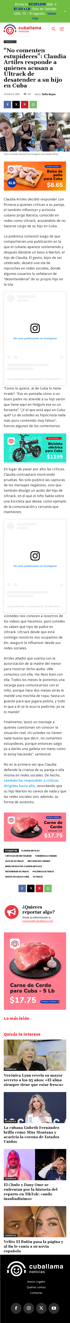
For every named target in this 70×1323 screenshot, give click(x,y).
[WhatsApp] (33, 104)
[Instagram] (28, 1308)
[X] (16, 104)
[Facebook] (7, 104)
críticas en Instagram (18, 855)
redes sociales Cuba (17, 876)
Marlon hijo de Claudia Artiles (23, 866)
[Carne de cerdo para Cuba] (35, 840)
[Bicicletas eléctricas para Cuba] (35, 447)
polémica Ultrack (43, 871)
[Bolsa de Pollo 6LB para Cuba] (35, 189)
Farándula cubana (46, 855)
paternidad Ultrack (17, 871)
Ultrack (38, 876)
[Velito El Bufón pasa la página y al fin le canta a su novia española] (35, 1221)
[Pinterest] (24, 104)
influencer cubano (38, 861)
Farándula (10, 42)
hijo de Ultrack (14, 861)
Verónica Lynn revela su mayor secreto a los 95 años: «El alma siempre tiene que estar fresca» (33, 1080)
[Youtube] (54, 1308)
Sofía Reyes (48, 94)
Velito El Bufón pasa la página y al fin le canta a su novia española (33, 1246)
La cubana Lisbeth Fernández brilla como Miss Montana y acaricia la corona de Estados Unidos (31, 1135)
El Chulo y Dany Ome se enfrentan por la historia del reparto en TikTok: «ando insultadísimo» (30, 1192)
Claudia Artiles (30, 850)
